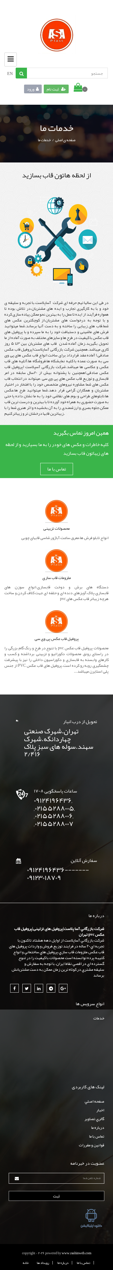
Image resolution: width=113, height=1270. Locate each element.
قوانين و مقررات (91, 1145)
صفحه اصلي (94, 1101)
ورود (30, 89)
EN (10, 73)
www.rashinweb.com (76, 1253)
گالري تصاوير (94, 1119)
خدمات (98, 1018)
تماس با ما (56, 469)
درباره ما (97, 1127)
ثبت (56, 1196)
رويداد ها (43, 1262)
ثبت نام (53, 89)
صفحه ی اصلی (65, 140)
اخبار (100, 1110)
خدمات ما (44, 140)
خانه (26, 1262)
